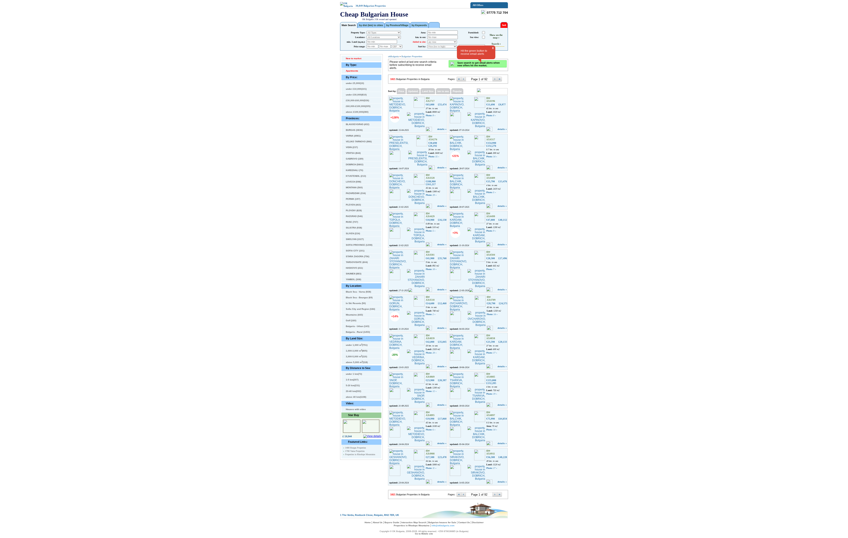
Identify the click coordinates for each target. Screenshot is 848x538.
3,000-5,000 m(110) (356, 356)
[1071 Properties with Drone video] (434, 25)
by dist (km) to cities (371, 25)
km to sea (443, 91)
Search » (496, 43)
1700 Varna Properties (355, 451)
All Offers (478, 5)
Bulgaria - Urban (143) (357, 326)
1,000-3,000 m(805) (356, 350)
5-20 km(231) (353, 385)
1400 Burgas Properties (355, 448)
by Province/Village (397, 25)
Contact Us (464, 522)
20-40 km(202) (353, 391)
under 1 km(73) (354, 374)
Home (368, 522)
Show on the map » (496, 36)
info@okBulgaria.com (443, 525)
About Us (377, 522)
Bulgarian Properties (374, 5)
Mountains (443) (354, 315)
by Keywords (419, 25)
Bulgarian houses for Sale (442, 522)
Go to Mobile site (424, 533)
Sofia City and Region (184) (360, 309)
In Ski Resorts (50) (356, 303)
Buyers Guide (391, 522)
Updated (413, 91)
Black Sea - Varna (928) (358, 292)
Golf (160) (351, 320)
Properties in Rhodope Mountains (360, 454)
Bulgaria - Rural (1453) (358, 332)
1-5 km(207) (352, 379)
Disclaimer (478, 522)
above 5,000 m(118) (357, 361)
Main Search (349, 25)
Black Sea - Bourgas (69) (359, 297)
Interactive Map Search (413, 522)
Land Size (427, 91)
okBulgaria (393, 56)
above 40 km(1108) (356, 397)
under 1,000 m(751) (356, 344)
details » (442, 129)
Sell (504, 25)
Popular (457, 91)
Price (401, 91)
